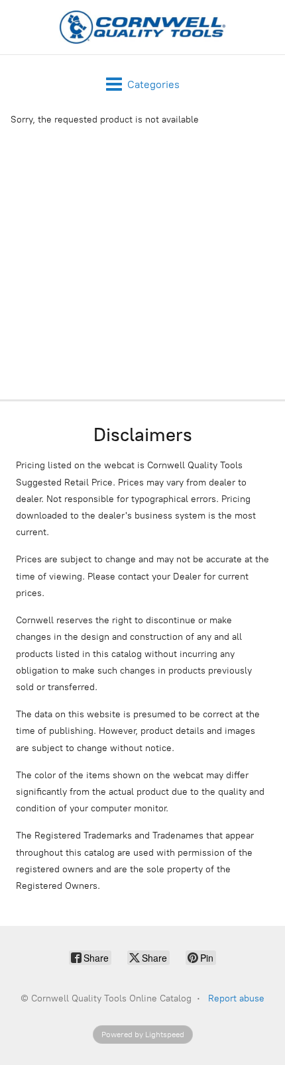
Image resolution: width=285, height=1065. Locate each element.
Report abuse (236, 998)
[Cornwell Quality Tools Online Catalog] (142, 27)
